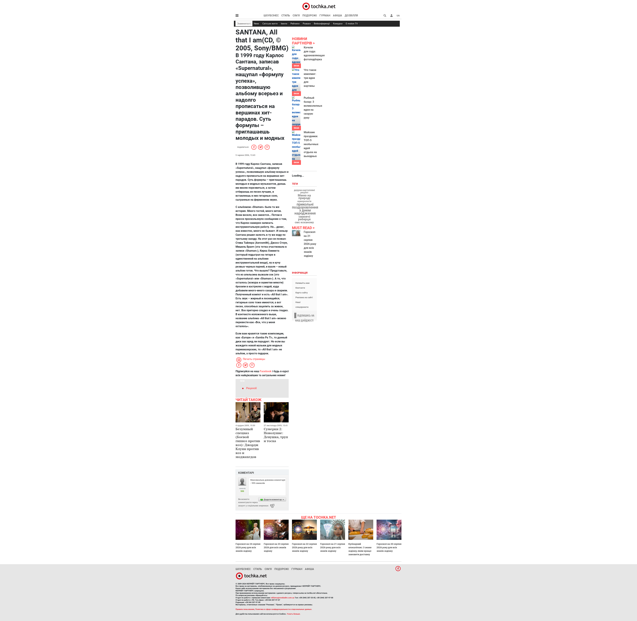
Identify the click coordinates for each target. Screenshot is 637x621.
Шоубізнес (271, 15)
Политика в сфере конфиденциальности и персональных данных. (283, 609)
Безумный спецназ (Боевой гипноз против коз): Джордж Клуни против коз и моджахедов (248, 443)
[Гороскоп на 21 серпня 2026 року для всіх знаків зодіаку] (296, 233)
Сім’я (296, 15)
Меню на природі (304, 196)
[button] (391, 15)
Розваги (307, 23)
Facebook (266, 371)
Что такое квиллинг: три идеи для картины (310, 77)
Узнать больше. (293, 614)
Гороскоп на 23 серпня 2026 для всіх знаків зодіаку (276, 547)
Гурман (324, 15)
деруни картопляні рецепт (304, 191)
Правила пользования (245, 609)
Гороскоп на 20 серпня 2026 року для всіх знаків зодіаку (389, 547)
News (256, 23)
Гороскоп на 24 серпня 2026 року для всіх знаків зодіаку (248, 547)
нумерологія (304, 201)
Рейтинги (294, 23)
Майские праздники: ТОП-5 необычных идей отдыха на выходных (311, 144)
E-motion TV (352, 23)
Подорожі (309, 15)
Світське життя (270, 23)
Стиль (285, 15)
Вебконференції (322, 23)
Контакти (300, 288)
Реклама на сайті (304, 297)
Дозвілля (351, 15)
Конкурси (337, 23)
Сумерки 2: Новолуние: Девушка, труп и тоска (276, 435)
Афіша (337, 15)
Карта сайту (301, 292)
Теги (295, 184)
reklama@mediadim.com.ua (282, 598)
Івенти (284, 23)
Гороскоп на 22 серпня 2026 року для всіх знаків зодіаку (304, 547)
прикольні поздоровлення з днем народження (305, 209)
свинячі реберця (304, 218)
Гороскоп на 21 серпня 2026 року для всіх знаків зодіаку (310, 243)
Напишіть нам (302, 283)
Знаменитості (244, 23)
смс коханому (304, 222)
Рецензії (251, 388)
